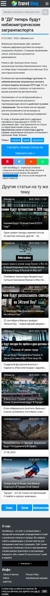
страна (16, 140)
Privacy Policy (32, 574)
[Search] (45, 12)
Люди (24, 507)
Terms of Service (10, 574)
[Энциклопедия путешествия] (25, 3)
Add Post (7, 581)
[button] (7, 162)
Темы (8, 507)
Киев (26, 140)
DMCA (6, 578)
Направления (41, 507)
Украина (38, 140)
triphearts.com (27, 38)
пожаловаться (10, 175)
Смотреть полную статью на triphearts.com (25, 150)
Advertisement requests (36, 578)
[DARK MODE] (47, 3)
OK (44, 591)
